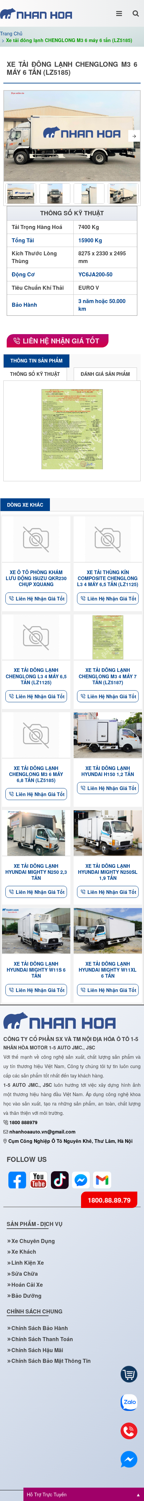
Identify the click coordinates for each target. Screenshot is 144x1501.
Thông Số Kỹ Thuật (35, 373)
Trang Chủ (11, 33)
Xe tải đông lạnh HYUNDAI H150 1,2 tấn (107, 771)
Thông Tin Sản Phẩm (36, 360)
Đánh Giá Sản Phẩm (105, 373)
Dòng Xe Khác (25, 504)
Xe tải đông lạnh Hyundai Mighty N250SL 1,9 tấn (108, 872)
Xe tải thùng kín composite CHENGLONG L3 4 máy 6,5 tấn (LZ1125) (107, 578)
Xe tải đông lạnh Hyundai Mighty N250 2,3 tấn (36, 872)
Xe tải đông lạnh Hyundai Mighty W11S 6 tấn (36, 970)
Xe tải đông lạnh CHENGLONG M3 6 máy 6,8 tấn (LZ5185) (36, 774)
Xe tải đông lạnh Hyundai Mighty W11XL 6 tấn (108, 970)
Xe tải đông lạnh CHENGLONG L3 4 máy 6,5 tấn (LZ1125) (36, 676)
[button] (10, 136)
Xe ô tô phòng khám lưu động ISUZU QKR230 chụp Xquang (36, 578)
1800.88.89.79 (109, 1200)
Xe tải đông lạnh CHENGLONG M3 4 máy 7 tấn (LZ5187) (108, 676)
